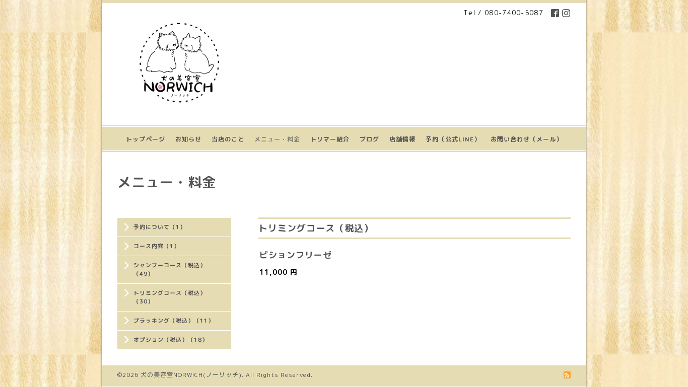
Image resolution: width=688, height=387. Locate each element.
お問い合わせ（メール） (527, 139)
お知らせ (188, 139)
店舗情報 (402, 139)
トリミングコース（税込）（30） (169, 297)
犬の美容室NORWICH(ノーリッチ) (191, 374)
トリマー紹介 (330, 139)
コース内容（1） (156, 246)
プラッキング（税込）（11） (173, 321)
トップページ (145, 139)
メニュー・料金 (277, 139)
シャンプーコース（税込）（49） (169, 269)
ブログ (369, 139)
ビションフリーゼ (295, 255)
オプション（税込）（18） (170, 340)
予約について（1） (159, 227)
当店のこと (228, 139)
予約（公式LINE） (453, 139)
